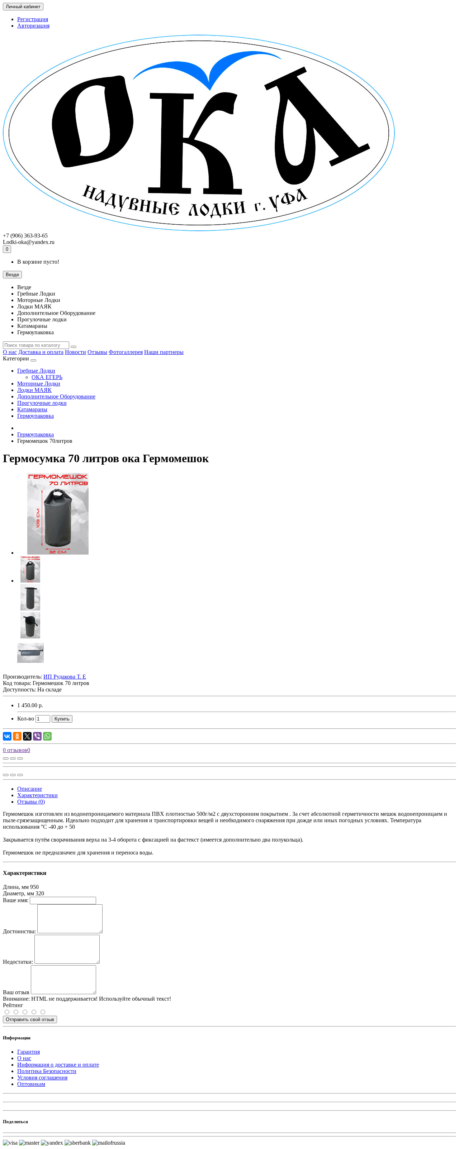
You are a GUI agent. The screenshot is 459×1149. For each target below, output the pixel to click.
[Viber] (37, 736)
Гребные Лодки (36, 371)
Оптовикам (31, 1084)
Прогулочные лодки (42, 403)
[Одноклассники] (17, 736)
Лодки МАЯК (34, 390)
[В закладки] (13, 758)
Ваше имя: (15, 900)
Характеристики (37, 795)
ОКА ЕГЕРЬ (47, 377)
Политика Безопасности (46, 1071)
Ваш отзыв (16, 992)
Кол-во (25, 718)
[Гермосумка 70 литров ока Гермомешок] (58, 553)
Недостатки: (18, 962)
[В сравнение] (20, 758)
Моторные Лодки (38, 383)
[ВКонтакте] (7, 736)
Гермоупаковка (35, 416)
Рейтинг (13, 1005)
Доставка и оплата (40, 352)
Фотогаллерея (126, 352)
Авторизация (33, 26)
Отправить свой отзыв (30, 1019)
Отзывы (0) (31, 802)
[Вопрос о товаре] (6, 758)
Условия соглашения (42, 1077)
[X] (27, 736)
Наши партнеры (164, 352)
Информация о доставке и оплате (58, 1065)
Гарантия (28, 1052)
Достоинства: (19, 931)
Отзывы (97, 352)
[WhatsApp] (47, 736)
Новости (75, 352)
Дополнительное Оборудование (56, 396)
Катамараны (32, 409)
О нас (10, 352)
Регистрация (32, 19)
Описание (29, 789)
